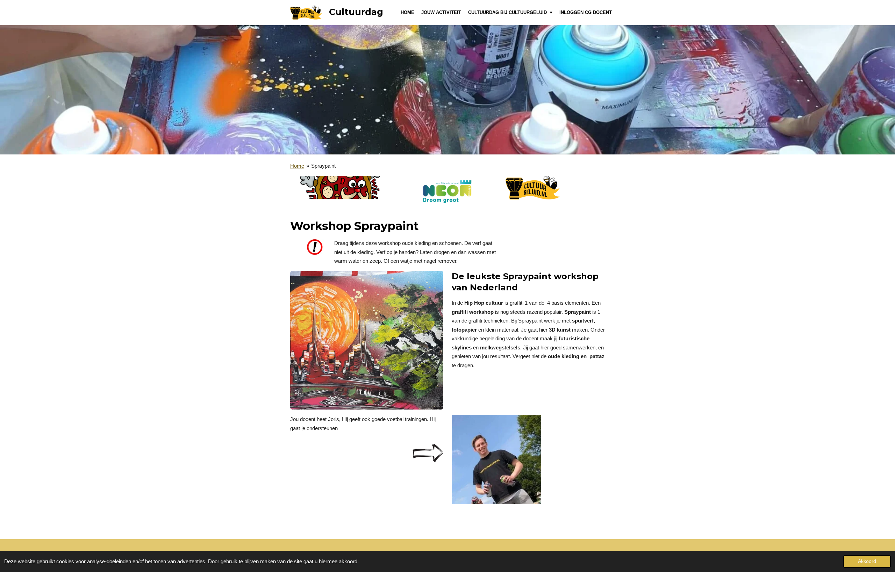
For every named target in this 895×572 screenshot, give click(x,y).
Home (297, 166)
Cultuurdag (356, 12)
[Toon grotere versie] (366, 340)
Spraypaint (323, 166)
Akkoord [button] (867, 561)
